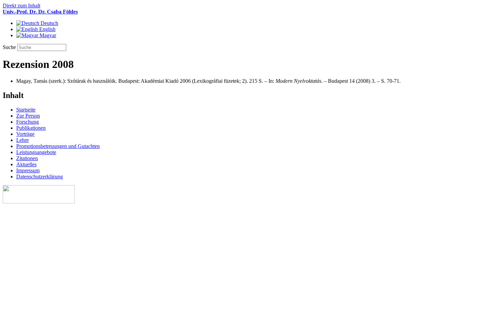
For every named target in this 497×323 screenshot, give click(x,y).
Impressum (28, 170)
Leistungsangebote (36, 152)
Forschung (27, 122)
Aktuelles (26, 164)
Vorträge (25, 134)
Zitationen (27, 158)
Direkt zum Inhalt (21, 5)
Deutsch (48, 23)
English (46, 29)
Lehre (22, 140)
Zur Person (28, 116)
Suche (10, 47)
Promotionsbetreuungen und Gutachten (58, 146)
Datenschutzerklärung (39, 176)
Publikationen (31, 128)
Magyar (47, 35)
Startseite (26, 110)
